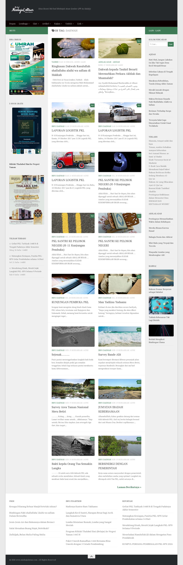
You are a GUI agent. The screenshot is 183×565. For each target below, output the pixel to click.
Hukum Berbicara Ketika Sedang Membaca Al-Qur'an (159, 175)
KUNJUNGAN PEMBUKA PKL (70, 302)
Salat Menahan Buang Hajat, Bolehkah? (29, 528)
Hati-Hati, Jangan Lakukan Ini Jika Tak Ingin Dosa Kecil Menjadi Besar (160, 62)
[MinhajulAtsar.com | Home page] (22, 10)
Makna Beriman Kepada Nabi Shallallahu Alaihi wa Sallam (160, 101)
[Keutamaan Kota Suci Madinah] (29, 151)
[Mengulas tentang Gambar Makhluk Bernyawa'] (33, 151)
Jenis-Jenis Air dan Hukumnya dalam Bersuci (32, 522)
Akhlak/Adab (104, 62)
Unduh (68, 23)
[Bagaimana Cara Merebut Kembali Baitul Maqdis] (15, 151)
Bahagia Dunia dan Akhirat (160, 237)
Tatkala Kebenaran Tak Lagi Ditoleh (159, 319)
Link (79, 23)
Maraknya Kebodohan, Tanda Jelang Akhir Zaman (161, 82)
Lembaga (23, 23)
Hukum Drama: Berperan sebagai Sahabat (160, 291)
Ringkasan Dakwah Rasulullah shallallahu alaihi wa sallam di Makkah (71, 70)
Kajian (57, 23)
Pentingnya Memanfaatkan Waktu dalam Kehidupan (161, 220)
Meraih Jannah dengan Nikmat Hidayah (159, 91)
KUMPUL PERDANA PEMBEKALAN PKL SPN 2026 (147, 543)
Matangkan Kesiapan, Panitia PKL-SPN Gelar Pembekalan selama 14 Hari (145, 517)
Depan (12, 23)
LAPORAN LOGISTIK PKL (68, 130)
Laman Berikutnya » (129, 487)
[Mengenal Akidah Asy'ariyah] (37, 151)
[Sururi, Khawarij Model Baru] (22, 151)
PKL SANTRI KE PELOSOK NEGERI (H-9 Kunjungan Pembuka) (115, 184)
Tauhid (55, 62)
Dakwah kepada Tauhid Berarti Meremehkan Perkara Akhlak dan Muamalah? (119, 73)
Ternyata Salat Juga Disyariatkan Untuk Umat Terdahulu (160, 123)
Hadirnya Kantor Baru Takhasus (82, 506)
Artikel (45, 23)
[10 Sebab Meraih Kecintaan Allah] (18, 151)
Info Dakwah (58, 126)
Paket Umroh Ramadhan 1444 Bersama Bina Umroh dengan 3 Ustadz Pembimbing (88, 542)
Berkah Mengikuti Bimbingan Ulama (157, 341)
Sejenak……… (60, 354)
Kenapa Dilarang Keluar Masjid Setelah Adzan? (33, 506)
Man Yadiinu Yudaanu (112, 302)
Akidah (116, 62)
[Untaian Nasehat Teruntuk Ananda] (26, 151)
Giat (35, 23)
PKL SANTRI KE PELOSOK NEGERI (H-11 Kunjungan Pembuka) (68, 245)
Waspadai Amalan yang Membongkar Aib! (159, 253)
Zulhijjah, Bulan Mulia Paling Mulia (27, 534)
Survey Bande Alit (109, 354)
